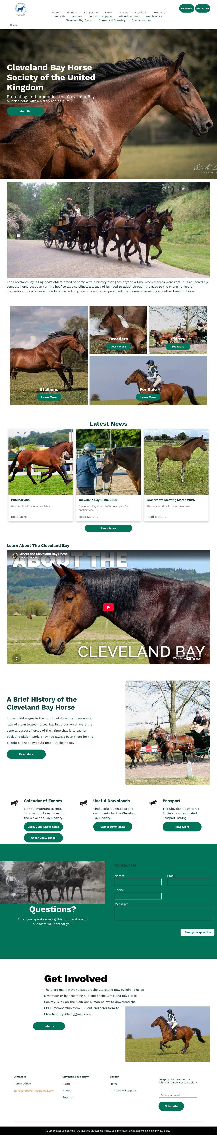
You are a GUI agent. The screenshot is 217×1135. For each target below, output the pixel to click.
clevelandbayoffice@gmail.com (34, 1090)
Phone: (120, 890)
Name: (119, 876)
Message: (121, 904)
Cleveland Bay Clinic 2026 (98, 500)
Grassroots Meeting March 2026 (171, 500)
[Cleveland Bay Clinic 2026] (108, 462)
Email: (171, 876)
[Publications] (40, 462)
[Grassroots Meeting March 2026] (176, 462)
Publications (20, 500)
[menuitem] (55, 13)
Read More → (21, 516)
